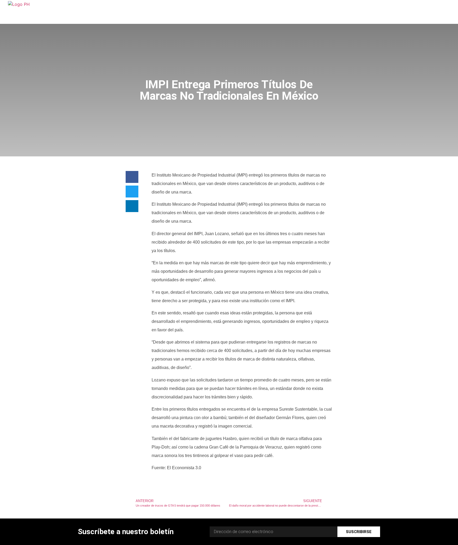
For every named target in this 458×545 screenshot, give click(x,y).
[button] (132, 177)
